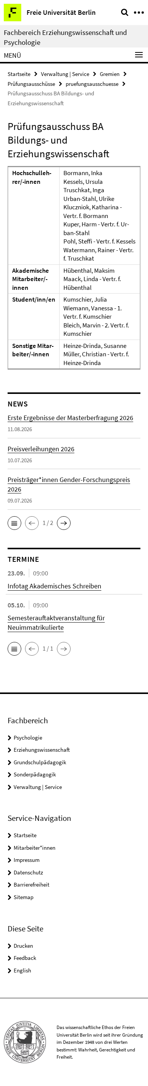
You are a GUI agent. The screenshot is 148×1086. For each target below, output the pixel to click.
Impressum (26, 859)
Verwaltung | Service (65, 73)
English (22, 970)
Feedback (25, 957)
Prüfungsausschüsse (31, 83)
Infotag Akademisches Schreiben (54, 586)
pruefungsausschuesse (92, 83)
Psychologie (28, 737)
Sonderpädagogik (35, 774)
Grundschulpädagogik (40, 762)
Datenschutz (28, 872)
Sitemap (23, 897)
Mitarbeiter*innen (34, 847)
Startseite (19, 73)
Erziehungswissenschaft (42, 749)
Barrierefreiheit (31, 884)
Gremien (110, 73)
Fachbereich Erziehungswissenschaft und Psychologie (65, 37)
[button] (14, 523)
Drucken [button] (23, 945)
